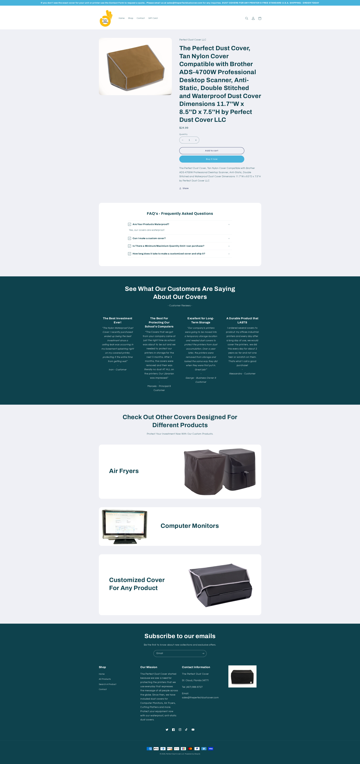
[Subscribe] (203, 653)
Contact (103, 689)
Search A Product (107, 684)
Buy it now (212, 159)
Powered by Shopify (192, 754)
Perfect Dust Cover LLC (175, 754)
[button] (247, 18)
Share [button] (186, 188)
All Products (105, 679)
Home (102, 674)
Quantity (183, 134)
